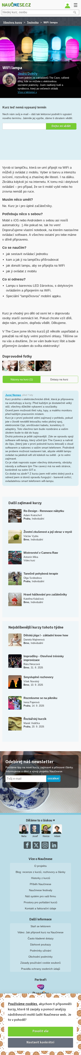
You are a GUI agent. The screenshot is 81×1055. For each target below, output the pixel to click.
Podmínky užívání (40, 950)
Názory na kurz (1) (22, 379)
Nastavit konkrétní (40, 1042)
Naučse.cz (16, 5)
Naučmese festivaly (40, 890)
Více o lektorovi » (27, 92)
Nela (23, 836)
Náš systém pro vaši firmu (40, 896)
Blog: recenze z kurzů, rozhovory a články (40, 871)
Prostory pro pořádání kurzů (40, 902)
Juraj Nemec (13, 394)
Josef (35, 836)
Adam (57, 836)
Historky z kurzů (40, 878)
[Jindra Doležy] (9, 80)
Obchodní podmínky (40, 956)
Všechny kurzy (12, 22)
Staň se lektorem (41, 926)
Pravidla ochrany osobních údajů (40, 968)
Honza (46, 836)
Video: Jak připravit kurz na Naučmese (40, 932)
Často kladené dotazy (40, 938)
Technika (33, 22)
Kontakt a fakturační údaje (40, 908)
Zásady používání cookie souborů (40, 962)
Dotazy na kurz (59, 379)
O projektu (40, 865)
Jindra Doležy (27, 73)
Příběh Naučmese (40, 884)
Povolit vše (41, 1031)
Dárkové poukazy (40, 944)
